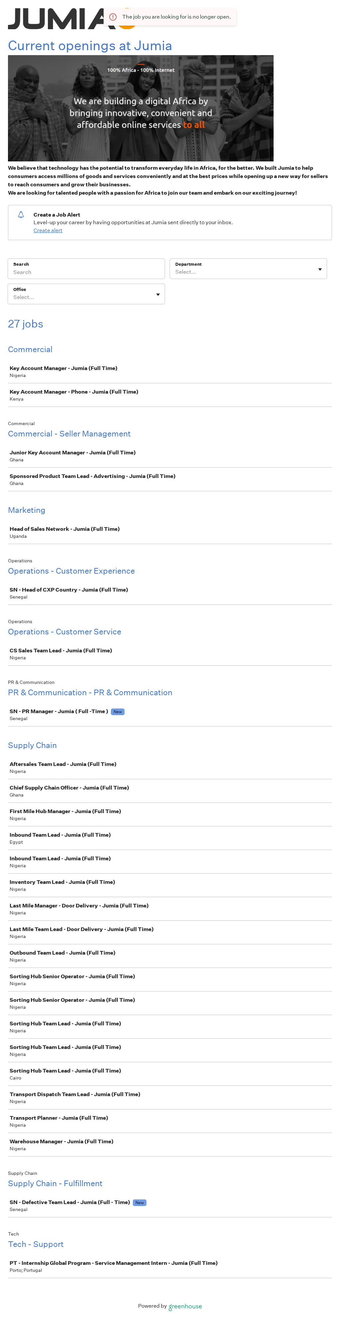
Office (19, 289)
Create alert (48, 230)
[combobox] (175, 272)
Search (21, 264)
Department (188, 264)
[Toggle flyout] (320, 269)
